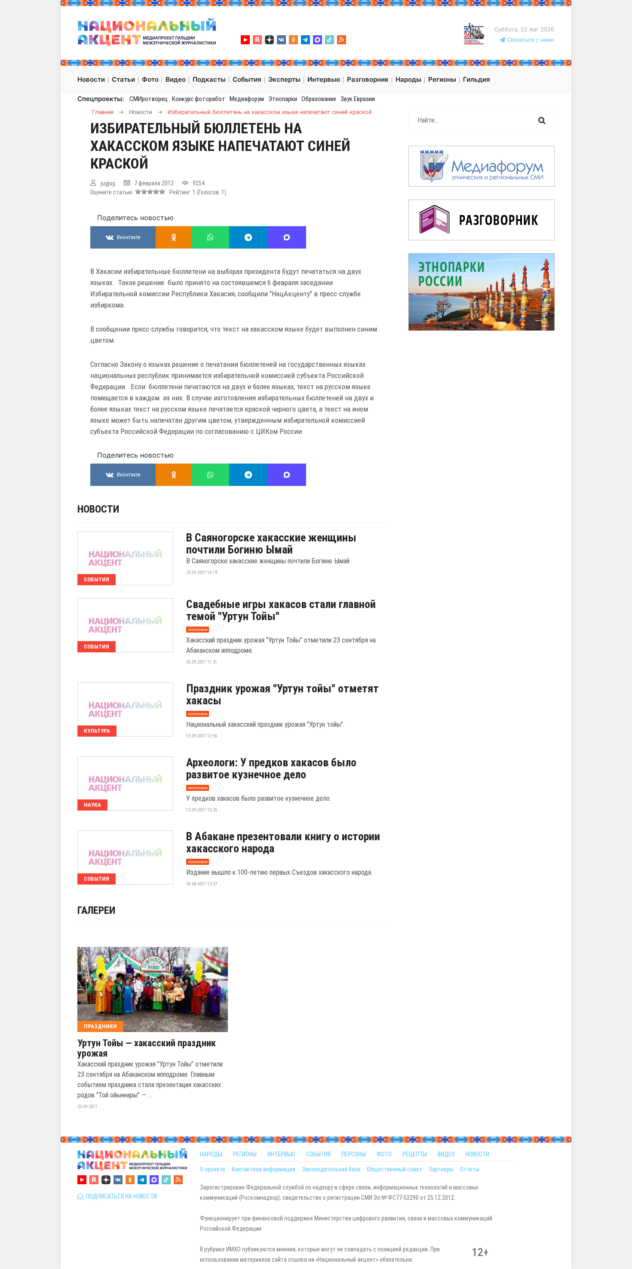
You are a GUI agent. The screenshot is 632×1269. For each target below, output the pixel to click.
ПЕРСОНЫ (353, 1154)
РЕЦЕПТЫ (414, 1154)
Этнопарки (282, 99)
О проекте (212, 1169)
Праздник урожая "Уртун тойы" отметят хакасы (282, 694)
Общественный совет (394, 1169)
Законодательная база (331, 1169)
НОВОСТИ (477, 1154)
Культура (97, 731)
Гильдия (476, 79)
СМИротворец (148, 99)
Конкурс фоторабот (198, 99)
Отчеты (469, 1169)
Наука (92, 805)
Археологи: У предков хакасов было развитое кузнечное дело (271, 768)
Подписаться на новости (120, 1196)
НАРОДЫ (211, 1154)
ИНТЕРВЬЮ (281, 1154)
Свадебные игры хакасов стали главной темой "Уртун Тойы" (281, 610)
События (96, 579)
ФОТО (384, 1154)
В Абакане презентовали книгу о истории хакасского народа (283, 842)
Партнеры (441, 1169)
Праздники (100, 1026)
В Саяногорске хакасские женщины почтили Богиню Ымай (271, 544)
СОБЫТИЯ (318, 1154)
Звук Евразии (358, 99)
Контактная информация (263, 1169)
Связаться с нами (529, 40)
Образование (318, 99)
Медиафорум (247, 99)
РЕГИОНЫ (245, 1154)
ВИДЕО (446, 1154)
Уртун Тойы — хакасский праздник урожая (146, 1048)
